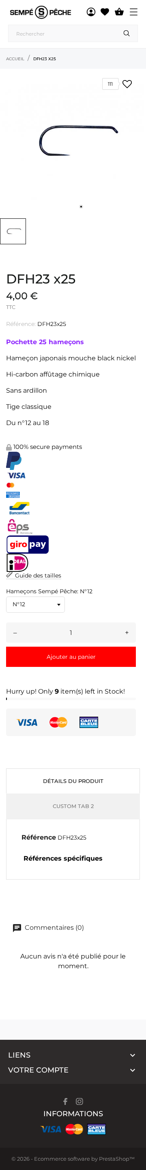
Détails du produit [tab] (73, 781)
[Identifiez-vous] (91, 12)
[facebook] (65, 1101)
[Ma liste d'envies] (105, 12)
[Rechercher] (127, 33)
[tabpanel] (73, 141)
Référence (38, 837)
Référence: (21, 324)
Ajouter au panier (71, 656)
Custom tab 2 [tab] (73, 806)
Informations (73, 1113)
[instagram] (79, 1101)
